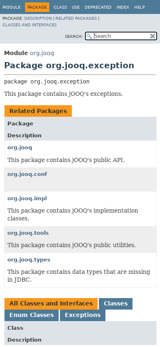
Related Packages (76, 18)
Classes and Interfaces (29, 25)
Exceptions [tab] (83, 315)
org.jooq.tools (28, 233)
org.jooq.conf (27, 174)
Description (38, 18)
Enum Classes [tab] (31, 315)
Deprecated (98, 7)
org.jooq (42, 53)
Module (11, 7)
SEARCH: (74, 36)
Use (76, 7)
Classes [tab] (116, 303)
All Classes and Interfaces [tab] (51, 303)
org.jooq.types (28, 260)
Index (123, 7)
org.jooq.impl (27, 198)
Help (139, 7)
